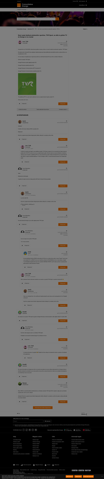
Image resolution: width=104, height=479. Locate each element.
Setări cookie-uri (69, 476)
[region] (52, 476)
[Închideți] (102, 476)
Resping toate (78, 476)
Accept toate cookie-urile (88, 476)
